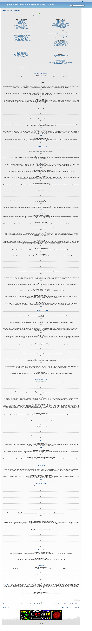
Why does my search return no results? (60, 42)
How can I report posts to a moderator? (21, 53)
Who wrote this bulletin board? (60, 60)
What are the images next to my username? (22, 37)
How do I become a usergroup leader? (60, 24)
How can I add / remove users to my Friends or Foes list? (60, 37)
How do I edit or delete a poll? (21, 49)
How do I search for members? (60, 44)
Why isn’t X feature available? (60, 61)
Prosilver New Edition (39, 622)
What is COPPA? (21, 21)
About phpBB (38, 569)
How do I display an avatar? (21, 38)
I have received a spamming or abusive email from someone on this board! (60, 33)
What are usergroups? (60, 22)
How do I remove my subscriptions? (60, 52)
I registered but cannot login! (21, 23)
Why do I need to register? (21, 20)
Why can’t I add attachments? (22, 51)
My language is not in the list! (21, 36)
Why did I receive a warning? (21, 52)
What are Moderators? (60, 21)
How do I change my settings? (22, 32)
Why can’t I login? (22, 24)
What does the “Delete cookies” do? (22, 28)
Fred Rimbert (46, 622)
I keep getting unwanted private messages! (61, 32)
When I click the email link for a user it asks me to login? (22, 40)
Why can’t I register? (21, 22)
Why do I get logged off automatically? (22, 27)
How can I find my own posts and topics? (60, 45)
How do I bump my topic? (22, 56)
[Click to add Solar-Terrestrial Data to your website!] (41, 615)
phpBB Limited (34, 568)
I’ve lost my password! (21, 26)
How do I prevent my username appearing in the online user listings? (22, 33)
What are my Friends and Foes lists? (61, 36)
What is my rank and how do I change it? (21, 39)
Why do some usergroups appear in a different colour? (61, 25)
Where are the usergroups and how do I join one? (61, 23)
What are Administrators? (61, 20)
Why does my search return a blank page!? (61, 43)
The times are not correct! (21, 34)
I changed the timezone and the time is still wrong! (22, 35)
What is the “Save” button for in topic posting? (21, 54)
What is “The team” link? (61, 27)
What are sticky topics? (22, 66)
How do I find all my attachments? (60, 56)
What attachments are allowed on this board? (60, 55)
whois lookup (5, 584)
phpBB (56, 178)
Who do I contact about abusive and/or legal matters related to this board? (61, 62)
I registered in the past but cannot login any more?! (21, 25)
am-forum (14, 603)
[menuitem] (14, 1)
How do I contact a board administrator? (60, 63)
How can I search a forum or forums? (60, 41)
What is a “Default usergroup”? (61, 26)
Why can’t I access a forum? (21, 50)
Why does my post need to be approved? (21, 55)
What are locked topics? (22, 67)
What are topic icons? (21, 68)
